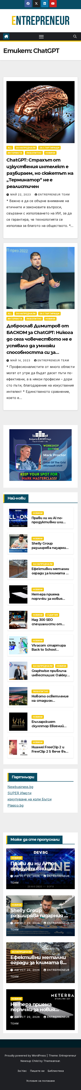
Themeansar (51, 1060)
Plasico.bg (15, 805)
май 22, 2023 (21, 194)
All (10, 147)
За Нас (22, 1070)
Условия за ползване (40, 1080)
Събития (52, 615)
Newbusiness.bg (20, 787)
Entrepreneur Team (54, 194)
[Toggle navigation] (41, 36)
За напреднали (26, 147)
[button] (75, 36)
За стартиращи (49, 147)
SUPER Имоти (19, 793)
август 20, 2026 (27, 876)
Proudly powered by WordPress (26, 1055)
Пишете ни (37, 1070)
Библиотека (56, 1070)
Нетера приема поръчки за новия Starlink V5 (47, 598)
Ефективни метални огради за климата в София (50, 573)
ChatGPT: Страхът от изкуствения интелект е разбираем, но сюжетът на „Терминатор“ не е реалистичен (39, 173)
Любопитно (34, 153)
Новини (50, 153)
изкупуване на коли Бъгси (29, 799)
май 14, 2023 (20, 360)
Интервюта (15, 153)
